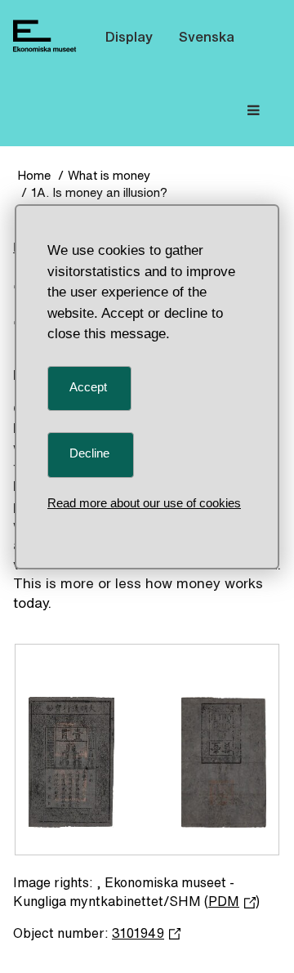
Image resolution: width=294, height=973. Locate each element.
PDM (223, 901)
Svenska (206, 36)
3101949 (138, 933)
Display (129, 36)
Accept (88, 387)
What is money (109, 175)
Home (34, 175)
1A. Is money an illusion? (99, 192)
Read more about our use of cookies (144, 503)
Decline (89, 453)
